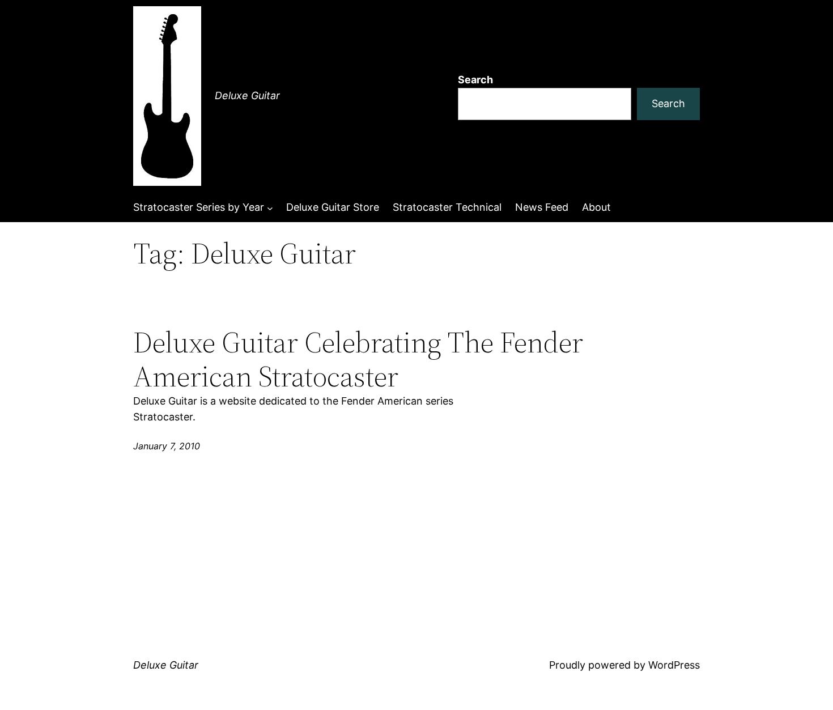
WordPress (674, 665)
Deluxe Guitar (247, 95)
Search (475, 80)
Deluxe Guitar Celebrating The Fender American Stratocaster (358, 359)
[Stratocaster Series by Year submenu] (270, 208)
